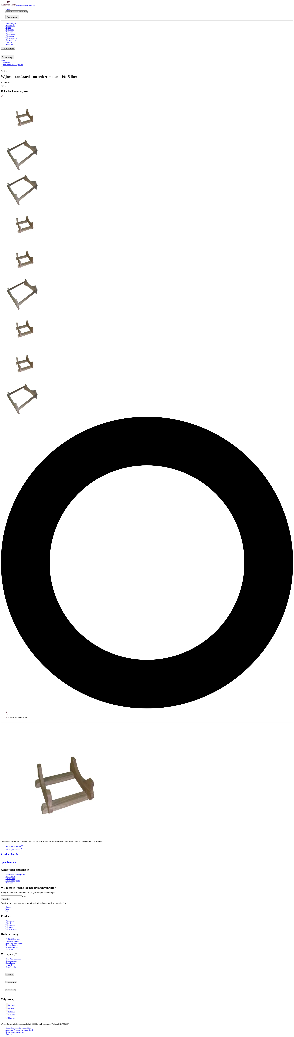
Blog (7, 909)
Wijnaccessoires (11, 38)
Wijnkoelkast (10, 26)
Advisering (10, 44)
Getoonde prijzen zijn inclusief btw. (18, 1028)
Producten (9, 974)
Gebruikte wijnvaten (13, 881)
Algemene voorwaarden (14, 943)
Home (3, 60)
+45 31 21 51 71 (12, 949)
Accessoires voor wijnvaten (13, 65)
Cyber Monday (11, 967)
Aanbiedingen (11, 24)
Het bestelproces (11, 945)
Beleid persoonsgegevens (15, 1032)
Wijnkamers (10, 30)
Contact (8, 9)
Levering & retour (12, 947)
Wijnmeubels (10, 34)
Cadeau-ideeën (11, 40)
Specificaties (8, 862)
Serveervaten (10, 879)
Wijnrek (8, 28)
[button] (58, 780)
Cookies (8, 1034)
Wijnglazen (10, 36)
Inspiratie (9, 42)
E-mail (24, 897)
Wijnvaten (9, 32)
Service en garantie (12, 941)
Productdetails (9, 854)
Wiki (7, 911)
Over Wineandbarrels (13, 959)
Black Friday (10, 963)
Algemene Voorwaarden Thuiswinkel (19, 1030)
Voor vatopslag (11, 877)
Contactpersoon (11, 961)
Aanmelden (5, 899)
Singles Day (10, 965)
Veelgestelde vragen (13, 939)
